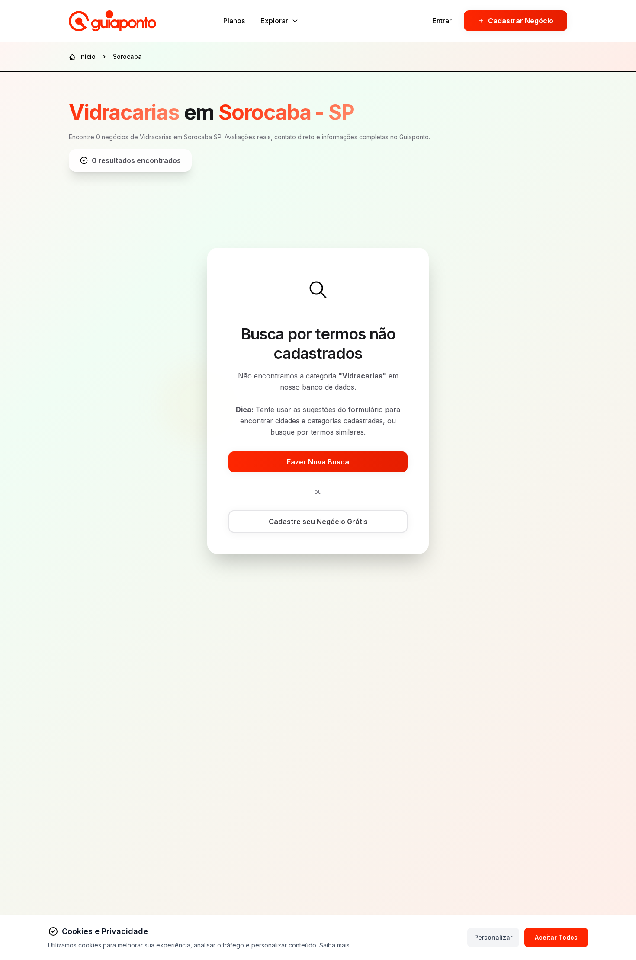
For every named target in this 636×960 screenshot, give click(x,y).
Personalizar (493, 937)
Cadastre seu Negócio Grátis (318, 521)
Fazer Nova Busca (318, 462)
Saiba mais (334, 945)
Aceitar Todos (556, 937)
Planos (234, 20)
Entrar (442, 20)
